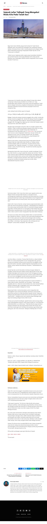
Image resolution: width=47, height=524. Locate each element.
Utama (18, 514)
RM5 (12, 434)
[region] (25, 80)
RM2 (9, 434)
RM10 (15, 434)
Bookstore (23, 514)
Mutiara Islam (6, 9)
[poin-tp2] (26, 381)
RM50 (19, 434)
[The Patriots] (23, 3)
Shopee (28, 514)
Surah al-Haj (30, 131)
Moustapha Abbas (12, 17)
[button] (5, 3)
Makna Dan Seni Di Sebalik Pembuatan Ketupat (33, 475)
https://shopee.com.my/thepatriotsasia (25, 349)
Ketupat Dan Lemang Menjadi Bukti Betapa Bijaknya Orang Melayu (14, 475)
